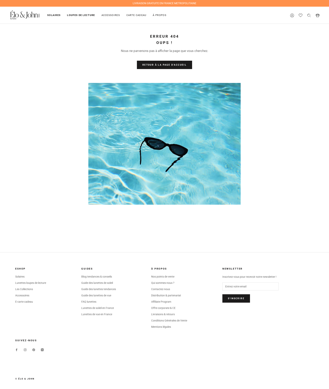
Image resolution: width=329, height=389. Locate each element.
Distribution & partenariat (166, 295)
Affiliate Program (161, 301)
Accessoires (110, 15)
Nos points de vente (162, 276)
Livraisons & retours (163, 314)
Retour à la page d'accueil (164, 65)
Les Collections (24, 289)
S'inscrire (236, 298)
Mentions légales (161, 326)
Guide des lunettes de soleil (97, 282)
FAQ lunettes (88, 301)
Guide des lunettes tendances (98, 289)
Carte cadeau (136, 15)
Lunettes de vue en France (96, 314)
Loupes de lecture (81, 15)
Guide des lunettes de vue (96, 295)
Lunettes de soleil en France (97, 307)
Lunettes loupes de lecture (30, 282)
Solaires (54, 15)
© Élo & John (24, 379)
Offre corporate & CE (163, 307)
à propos (159, 15)
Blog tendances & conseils (96, 276)
